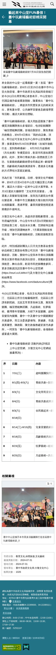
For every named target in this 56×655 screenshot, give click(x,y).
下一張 (50, 507)
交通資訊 (16, 601)
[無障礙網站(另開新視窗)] (11, 647)
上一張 (6, 507)
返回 (3, 17)
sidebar (4, 4)
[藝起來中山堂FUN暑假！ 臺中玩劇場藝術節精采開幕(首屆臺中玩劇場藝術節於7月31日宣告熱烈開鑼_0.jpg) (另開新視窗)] (28, 49)
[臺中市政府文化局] (28, 4)
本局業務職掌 (22, 608)
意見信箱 (7, 613)
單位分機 (8, 608)
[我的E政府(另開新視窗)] (26, 647)
